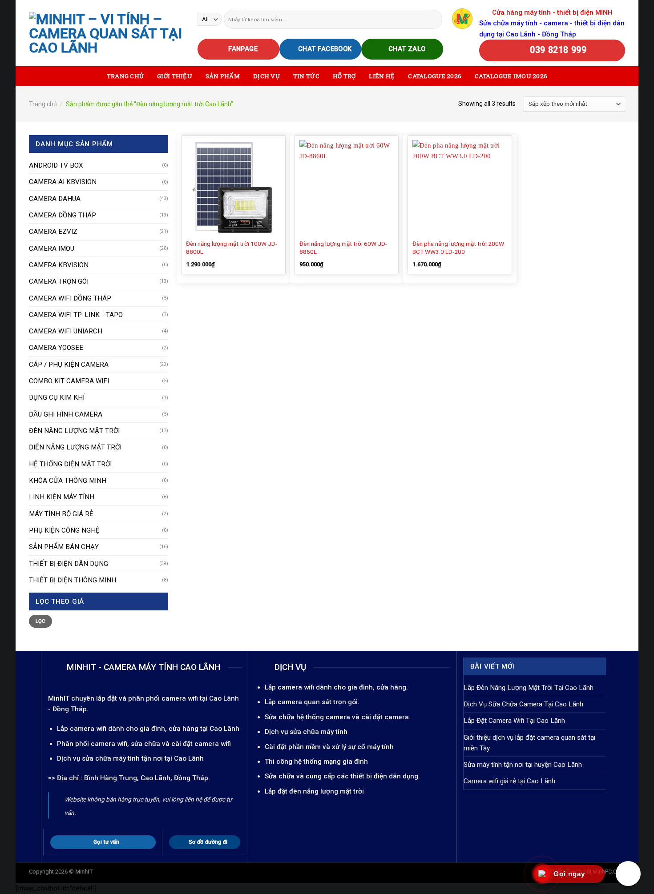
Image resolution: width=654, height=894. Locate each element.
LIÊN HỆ (382, 76)
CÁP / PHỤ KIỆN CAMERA (69, 365)
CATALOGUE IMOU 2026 (511, 76)
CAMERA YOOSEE (56, 348)
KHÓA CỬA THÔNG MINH (67, 481)
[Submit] (434, 19)
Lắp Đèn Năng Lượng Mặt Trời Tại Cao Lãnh (528, 688)
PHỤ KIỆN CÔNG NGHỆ (64, 530)
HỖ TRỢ (344, 76)
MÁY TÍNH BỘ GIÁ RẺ (61, 514)
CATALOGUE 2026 (434, 76)
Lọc (41, 621)
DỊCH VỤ (266, 76)
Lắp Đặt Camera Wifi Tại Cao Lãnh (514, 721)
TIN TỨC (306, 76)
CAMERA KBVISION (59, 265)
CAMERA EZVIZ (53, 232)
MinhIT (59, 698)
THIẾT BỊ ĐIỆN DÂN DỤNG (68, 564)
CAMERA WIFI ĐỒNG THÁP (70, 298)
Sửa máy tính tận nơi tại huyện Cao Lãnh (523, 765)
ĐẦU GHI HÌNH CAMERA (65, 414)
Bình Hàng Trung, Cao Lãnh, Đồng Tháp (146, 778)
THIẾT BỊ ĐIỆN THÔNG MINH (72, 580)
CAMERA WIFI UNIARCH (65, 331)
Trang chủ (43, 104)
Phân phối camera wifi (92, 744)
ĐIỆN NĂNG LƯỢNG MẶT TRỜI (75, 447)
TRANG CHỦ (125, 76)
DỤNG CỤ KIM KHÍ (57, 397)
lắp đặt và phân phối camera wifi (147, 698)
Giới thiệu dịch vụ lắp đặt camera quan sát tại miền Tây (529, 743)
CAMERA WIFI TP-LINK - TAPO (76, 315)
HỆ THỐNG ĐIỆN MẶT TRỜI (70, 464)
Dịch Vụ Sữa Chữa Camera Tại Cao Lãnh (523, 704)
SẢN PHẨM (223, 76)
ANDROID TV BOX (56, 165)
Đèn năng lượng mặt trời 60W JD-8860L (343, 247)
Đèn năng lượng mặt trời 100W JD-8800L (231, 247)
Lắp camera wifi (81, 729)
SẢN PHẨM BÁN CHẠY (64, 547)
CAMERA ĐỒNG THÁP (62, 215)
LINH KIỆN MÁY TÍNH (61, 497)
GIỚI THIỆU (174, 76)
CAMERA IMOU (51, 249)
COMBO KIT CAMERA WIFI (69, 381)
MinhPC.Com (609, 871)
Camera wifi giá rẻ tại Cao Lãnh (509, 781)
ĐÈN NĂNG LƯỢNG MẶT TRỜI (74, 431)
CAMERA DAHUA (55, 199)
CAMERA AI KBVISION (63, 182)
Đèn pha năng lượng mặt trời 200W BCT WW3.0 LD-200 (458, 247)
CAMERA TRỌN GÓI (59, 281)
